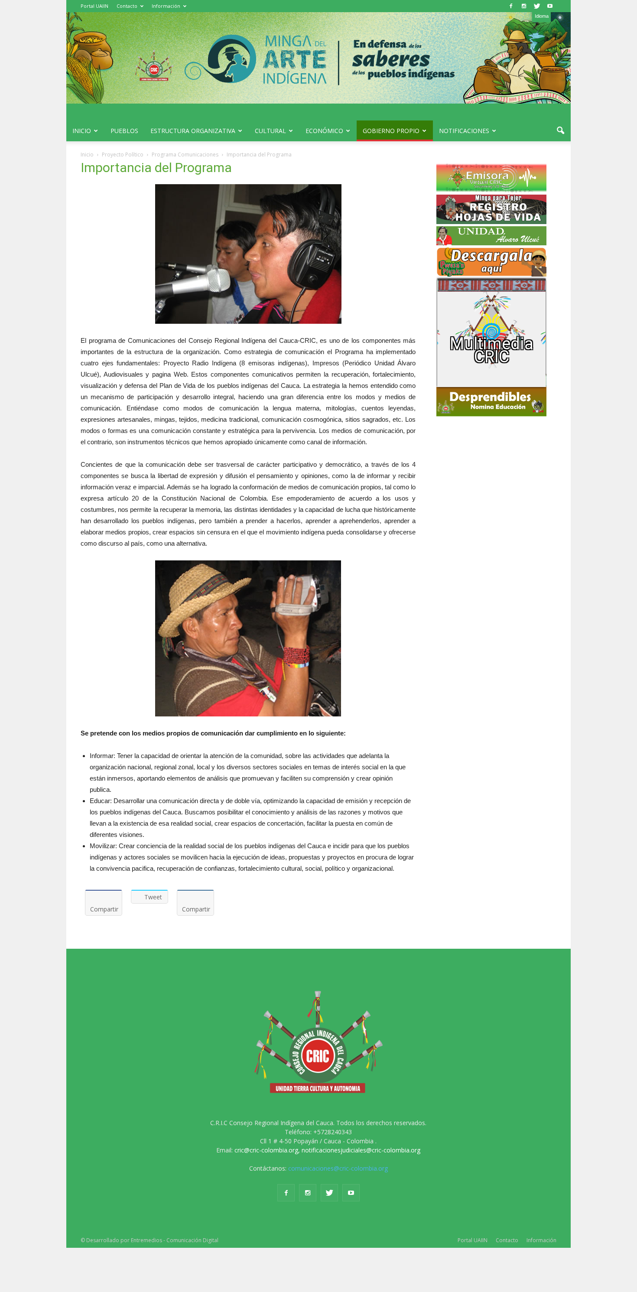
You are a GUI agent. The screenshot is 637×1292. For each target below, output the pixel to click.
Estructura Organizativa (192, 131)
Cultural (270, 131)
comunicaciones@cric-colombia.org (338, 1168)
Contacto (127, 6)
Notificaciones (464, 131)
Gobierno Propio (391, 131)
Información (166, 6)
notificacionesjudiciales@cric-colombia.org (361, 1150)
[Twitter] (536, 6)
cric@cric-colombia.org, (267, 1150)
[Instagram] (523, 6)
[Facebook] (510, 6)
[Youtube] (549, 6)
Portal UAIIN (94, 6)
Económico (324, 131)
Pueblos (124, 131)
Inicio (81, 131)
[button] (560, 130)
